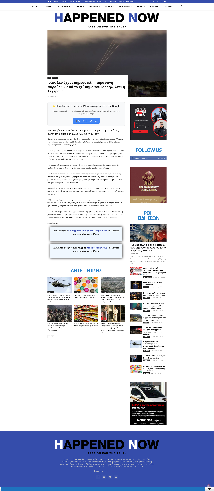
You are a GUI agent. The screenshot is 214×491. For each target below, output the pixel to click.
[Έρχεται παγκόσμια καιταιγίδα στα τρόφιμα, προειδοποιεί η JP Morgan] (86, 313)
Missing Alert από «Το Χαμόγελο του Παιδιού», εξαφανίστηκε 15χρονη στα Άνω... (154, 271)
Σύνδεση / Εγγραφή (89, 1)
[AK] (148, 203)
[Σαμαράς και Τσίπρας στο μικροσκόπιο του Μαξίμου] (136, 296)
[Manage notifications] (209, 486)
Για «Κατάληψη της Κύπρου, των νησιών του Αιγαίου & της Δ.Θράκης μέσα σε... (148, 247)
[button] (182, 6)
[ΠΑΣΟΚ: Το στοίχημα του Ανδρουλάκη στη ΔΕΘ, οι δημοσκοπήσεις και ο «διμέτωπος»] (136, 306)
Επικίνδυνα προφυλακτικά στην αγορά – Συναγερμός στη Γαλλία (154, 368)
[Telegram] (157, 1)
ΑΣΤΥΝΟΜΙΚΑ (63, 6)
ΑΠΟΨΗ (140, 6)
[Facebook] (153, 1)
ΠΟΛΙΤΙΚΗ (78, 6)
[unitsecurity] (148, 140)
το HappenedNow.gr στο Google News (87, 230)
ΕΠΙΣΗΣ (94, 271)
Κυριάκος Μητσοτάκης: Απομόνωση (153, 283)
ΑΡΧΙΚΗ (35, 6)
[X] (161, 1)
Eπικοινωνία (130, 1)
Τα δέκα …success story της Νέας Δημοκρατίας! (154, 357)
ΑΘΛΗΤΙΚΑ (154, 6)
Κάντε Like (161, 158)
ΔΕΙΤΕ (76, 271)
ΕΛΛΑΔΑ (48, 6)
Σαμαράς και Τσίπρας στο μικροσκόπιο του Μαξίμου (154, 294)
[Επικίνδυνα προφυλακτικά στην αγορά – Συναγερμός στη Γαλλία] (86, 285)
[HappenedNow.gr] (107, 19)
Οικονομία (121, 1)
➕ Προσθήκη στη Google (86, 121)
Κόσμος (106, 1)
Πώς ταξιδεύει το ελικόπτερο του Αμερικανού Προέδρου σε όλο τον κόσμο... (153, 344)
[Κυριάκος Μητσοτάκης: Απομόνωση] (136, 285)
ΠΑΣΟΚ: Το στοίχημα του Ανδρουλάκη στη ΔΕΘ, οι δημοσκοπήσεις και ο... (153, 306)
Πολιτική (113, 1)
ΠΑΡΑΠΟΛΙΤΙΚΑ (125, 6)
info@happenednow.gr (112, 471)
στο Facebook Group (96, 247)
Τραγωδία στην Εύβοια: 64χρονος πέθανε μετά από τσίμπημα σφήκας (154, 317)
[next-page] (52, 336)
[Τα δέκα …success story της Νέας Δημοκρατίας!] (136, 358)
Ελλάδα (99, 1)
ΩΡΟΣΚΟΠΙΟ (169, 6)
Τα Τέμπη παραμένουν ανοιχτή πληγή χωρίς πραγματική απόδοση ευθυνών (152, 330)
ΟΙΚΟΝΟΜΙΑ (93, 6)
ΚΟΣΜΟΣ (108, 6)
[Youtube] (165, 1)
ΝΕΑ (49, 78)
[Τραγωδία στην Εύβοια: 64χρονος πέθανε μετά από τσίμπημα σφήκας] (136, 318)
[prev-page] (48, 336)
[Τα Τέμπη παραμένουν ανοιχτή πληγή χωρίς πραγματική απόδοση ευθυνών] (136, 330)
